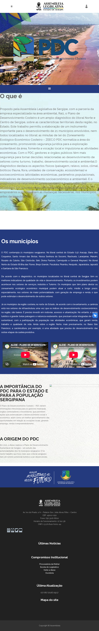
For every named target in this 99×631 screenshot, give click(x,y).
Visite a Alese (49, 570)
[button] (49, 88)
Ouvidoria (49, 573)
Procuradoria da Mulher (49, 564)
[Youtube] (20, 531)
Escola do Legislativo (49, 567)
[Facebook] (12, 531)
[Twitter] (16, 531)
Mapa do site (49, 600)
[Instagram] (8, 531)
